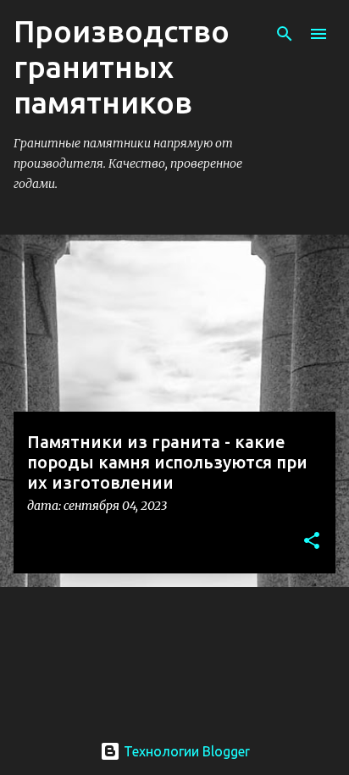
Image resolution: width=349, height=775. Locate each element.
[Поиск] (284, 34)
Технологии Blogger (185, 751)
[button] (312, 541)
